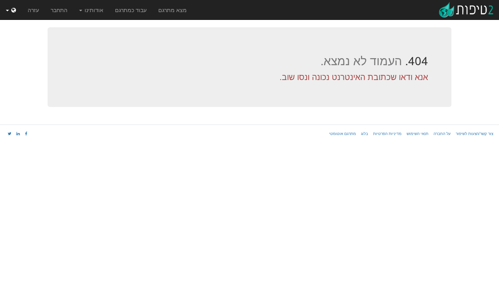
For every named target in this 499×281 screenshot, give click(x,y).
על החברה (442, 133)
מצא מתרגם (172, 10)
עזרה (33, 10)
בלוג (364, 133)
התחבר (59, 10)
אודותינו (93, 10)
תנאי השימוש (417, 133)
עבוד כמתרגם (131, 10)
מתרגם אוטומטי (342, 133)
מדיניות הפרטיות (387, 133)
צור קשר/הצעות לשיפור (474, 133)
